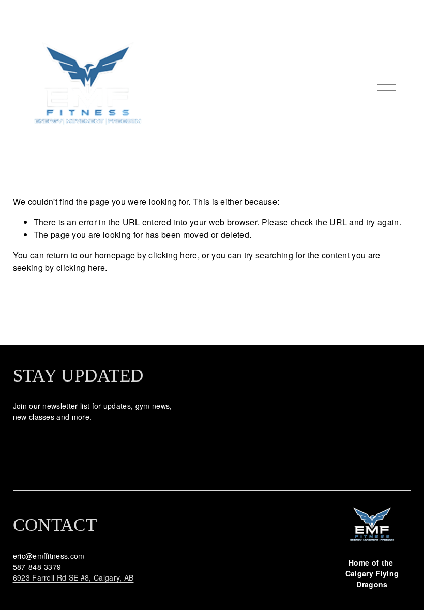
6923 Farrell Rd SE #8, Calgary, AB (73, 577)
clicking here (172, 255)
